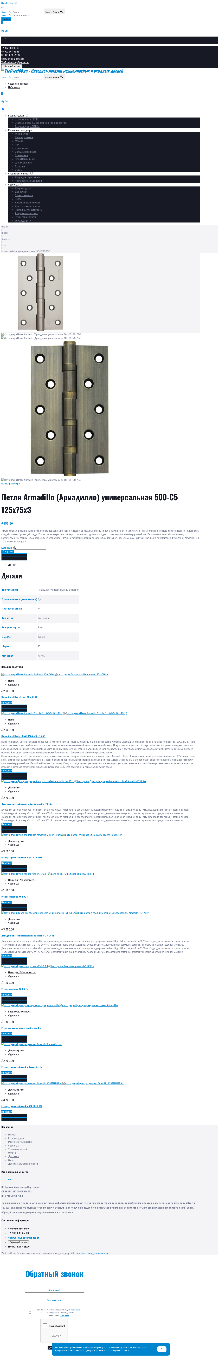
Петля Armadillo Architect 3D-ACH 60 (19, 697)
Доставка (13, 1156)
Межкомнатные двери (20, 130)
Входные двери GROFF (27, 119)
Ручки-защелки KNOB (26, 217)
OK (162, 1349)
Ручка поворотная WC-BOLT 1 (14, 896)
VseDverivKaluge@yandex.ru (15, 62)
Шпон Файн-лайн (23, 162)
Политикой (64, 1315)
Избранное (14, 41)
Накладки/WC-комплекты (28, 209)
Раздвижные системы (26, 213)
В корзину (8, 551)
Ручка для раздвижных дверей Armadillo (21, 1028)
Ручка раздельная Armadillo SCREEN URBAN (21, 1106)
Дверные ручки (23, 188)
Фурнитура (13, 184)
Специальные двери (18, 173)
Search (6, 19)
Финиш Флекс (22, 133)
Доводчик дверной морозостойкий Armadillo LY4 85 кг (27, 804)
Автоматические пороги (27, 202)
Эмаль (18, 169)
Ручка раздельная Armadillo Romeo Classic (21, 1067)
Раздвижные (22, 148)
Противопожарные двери (28, 180)
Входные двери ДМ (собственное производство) (41, 122)
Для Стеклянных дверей (28, 206)
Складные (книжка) (25, 151)
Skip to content (9, 3)
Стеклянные (21, 155)
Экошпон (20, 166)
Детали (12, 564)
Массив (19, 141)
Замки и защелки (24, 195)
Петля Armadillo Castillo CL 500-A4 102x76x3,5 (23, 736)
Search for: (6, 15)
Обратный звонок (12, 66)
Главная (4, 226)
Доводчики (21, 191)
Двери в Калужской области (23, 1163)
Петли (18, 199)
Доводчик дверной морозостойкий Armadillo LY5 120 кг (27, 935)
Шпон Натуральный (25, 159)
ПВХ (17, 144)
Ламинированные (24, 137)
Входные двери (16, 115)
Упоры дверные (23, 220)
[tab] (104, 565)
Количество (7, 547)
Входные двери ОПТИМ (27, 126)
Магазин (4, 232)
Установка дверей (17, 1149)
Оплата (12, 1152)
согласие (76, 1310)
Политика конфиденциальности (91, 1253)
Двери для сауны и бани (27, 177)
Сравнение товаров (18, 38)
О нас (11, 1160)
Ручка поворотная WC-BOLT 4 (15, 989)
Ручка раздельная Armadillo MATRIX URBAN (21, 857)
